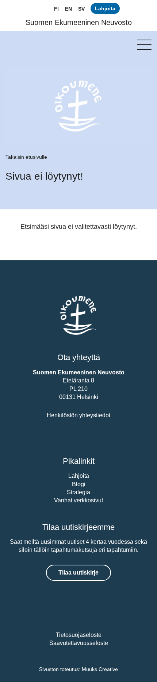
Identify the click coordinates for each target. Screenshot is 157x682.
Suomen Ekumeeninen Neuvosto (79, 22)
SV (81, 8)
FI (56, 8)
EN (68, 8)
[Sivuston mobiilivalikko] (144, 45)
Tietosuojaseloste (79, 635)
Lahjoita (105, 8)
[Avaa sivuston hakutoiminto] (39, 9)
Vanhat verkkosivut (78, 500)
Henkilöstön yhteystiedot (78, 415)
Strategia (78, 492)
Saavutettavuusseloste (78, 643)
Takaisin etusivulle (26, 157)
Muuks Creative (100, 669)
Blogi (78, 484)
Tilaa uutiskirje (78, 572)
